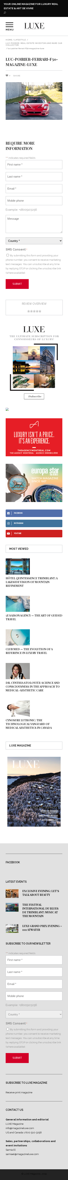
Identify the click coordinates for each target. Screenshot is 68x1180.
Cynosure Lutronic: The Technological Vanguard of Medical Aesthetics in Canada (29, 724)
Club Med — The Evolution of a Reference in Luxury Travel (29, 651)
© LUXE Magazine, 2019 (34, 1173)
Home (9, 40)
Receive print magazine (19, 1092)
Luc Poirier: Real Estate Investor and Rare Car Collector (34, 44)
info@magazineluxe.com (20, 1128)
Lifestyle (20, 40)
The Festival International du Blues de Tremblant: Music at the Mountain (40, 910)
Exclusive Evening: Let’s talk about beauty (40, 893)
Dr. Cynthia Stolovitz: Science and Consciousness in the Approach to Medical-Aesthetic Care (33, 686)
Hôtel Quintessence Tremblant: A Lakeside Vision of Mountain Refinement (32, 582)
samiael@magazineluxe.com (22, 1154)
